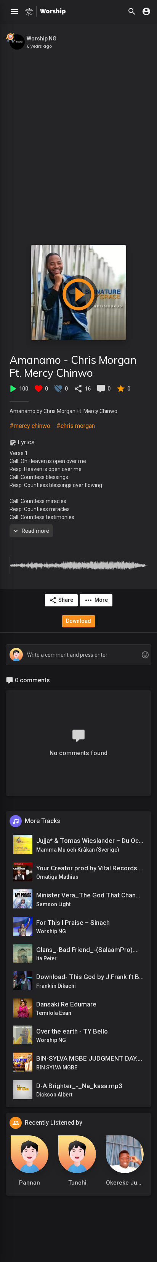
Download (78, 621)
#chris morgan (75, 425)
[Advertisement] (78, 143)
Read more (35, 530)
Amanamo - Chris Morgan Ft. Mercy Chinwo (73, 366)
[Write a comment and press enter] (78, 655)
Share (65, 600)
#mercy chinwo (30, 425)
